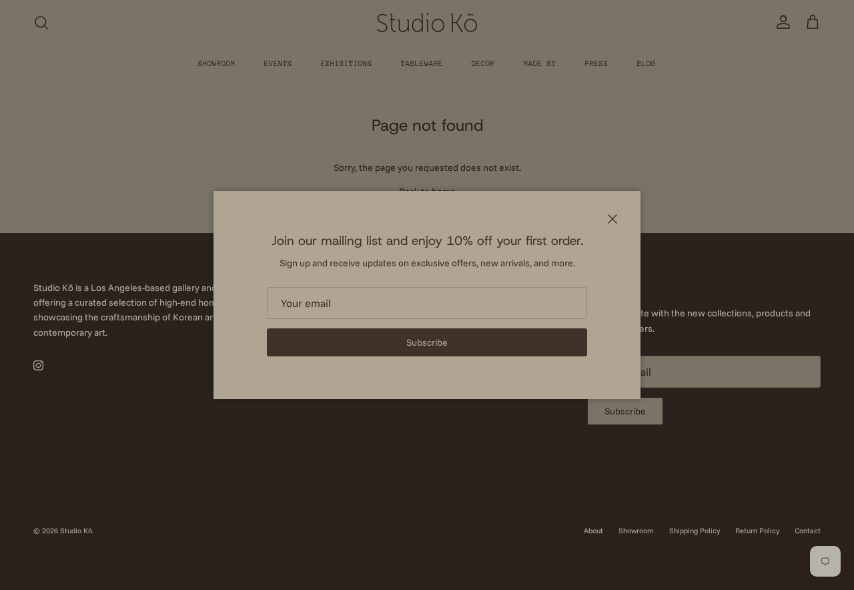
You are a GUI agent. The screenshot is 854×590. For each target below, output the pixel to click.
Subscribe (427, 342)
